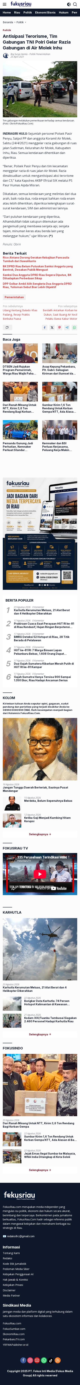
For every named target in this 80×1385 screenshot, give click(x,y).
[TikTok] (51, 1361)
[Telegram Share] (67, 327)
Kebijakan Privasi (13, 1285)
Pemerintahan (14, 297)
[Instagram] (30, 1360)
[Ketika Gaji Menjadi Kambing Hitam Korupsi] (12, 821)
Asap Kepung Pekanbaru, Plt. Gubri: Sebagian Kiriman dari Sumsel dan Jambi (59, 370)
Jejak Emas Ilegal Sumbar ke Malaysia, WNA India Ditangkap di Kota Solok (50, 1155)
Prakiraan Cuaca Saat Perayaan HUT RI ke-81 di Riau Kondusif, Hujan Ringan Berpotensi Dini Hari (44, 625)
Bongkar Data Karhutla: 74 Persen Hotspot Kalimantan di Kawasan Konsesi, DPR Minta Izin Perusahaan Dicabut (48, 1002)
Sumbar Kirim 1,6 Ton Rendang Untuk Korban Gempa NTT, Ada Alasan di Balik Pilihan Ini (58, 408)
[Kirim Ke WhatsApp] (74, 327)
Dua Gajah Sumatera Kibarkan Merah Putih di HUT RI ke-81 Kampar (44, 665)
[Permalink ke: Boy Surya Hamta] (6, 55)
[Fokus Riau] (20, 4)
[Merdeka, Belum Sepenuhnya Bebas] (12, 804)
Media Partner (11, 1295)
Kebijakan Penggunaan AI (18, 1274)
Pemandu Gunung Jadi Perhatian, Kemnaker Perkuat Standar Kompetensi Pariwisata (18, 447)
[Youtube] (37, 1360)
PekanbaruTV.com (14, 1339)
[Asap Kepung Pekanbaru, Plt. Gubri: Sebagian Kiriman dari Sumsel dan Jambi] (59, 353)
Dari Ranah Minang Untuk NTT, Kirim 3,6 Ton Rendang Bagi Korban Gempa (19, 408)
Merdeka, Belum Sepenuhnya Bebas (48, 800)
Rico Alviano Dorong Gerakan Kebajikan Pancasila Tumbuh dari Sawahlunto (36, 259)
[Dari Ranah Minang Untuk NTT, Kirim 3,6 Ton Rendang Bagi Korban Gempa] (20, 391)
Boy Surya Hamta (19, 54)
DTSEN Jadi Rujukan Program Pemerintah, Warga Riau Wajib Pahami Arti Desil (20, 370)
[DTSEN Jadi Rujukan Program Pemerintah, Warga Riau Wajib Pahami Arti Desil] (20, 353)
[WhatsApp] (44, 1360)
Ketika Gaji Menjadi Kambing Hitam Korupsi (47, 819)
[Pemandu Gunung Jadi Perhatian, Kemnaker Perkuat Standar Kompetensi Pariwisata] (20, 430)
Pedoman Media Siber (16, 1269)
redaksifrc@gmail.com (21, 1236)
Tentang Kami (11, 1253)
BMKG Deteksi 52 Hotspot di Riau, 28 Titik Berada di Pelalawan (41, 638)
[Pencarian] (75, 4)
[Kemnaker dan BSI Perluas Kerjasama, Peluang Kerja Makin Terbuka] (59, 430)
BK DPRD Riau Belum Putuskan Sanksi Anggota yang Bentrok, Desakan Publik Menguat (38, 268)
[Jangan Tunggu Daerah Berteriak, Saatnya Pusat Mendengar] (40, 749)
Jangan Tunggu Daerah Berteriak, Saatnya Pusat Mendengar (35, 789)
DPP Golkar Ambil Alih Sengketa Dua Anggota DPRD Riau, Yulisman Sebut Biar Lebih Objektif (37, 285)
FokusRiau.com (12, 1323)
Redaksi (7, 1258)
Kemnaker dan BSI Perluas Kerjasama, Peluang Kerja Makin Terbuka (55, 447)
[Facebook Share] (44, 327)
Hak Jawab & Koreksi (15, 1279)
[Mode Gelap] (69, 4)
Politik (7, 30)
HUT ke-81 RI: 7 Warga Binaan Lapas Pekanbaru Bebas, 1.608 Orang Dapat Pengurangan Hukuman (39, 652)
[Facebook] (23, 1360)
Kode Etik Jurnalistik (14, 1263)
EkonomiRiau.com (14, 1334)
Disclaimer (9, 1290)
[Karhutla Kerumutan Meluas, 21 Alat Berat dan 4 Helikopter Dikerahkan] (40, 949)
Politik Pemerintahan (39, 54)
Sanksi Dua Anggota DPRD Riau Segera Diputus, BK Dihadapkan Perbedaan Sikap (37, 276)
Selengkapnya (39, 834)
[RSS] (58, 1360)
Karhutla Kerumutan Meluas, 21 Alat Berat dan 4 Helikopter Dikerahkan (42, 612)
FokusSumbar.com (14, 1329)
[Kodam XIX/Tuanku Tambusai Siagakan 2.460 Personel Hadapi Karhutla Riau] (12, 1021)
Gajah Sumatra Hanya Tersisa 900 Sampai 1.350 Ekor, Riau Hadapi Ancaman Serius (42, 678)
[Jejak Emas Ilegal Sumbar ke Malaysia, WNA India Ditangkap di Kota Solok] (12, 1156)
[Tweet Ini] (52, 327)
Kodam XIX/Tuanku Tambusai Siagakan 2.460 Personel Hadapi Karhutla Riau (50, 1019)
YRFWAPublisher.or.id (15, 1344)
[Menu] (5, 4)
